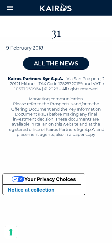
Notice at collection (31, 190)
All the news (56, 63)
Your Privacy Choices (50, 179)
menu (10, 8)
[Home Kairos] (56, 8)
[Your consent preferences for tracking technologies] (11, 232)
